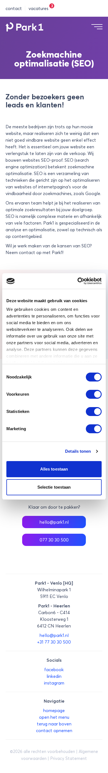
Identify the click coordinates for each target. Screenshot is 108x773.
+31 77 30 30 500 (54, 642)
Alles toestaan (54, 469)
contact (14, 8)
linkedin (54, 676)
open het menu (54, 717)
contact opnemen (54, 730)
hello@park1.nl (54, 522)
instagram (54, 683)
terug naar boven (54, 724)
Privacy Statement (68, 758)
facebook (54, 669)
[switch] (94, 394)
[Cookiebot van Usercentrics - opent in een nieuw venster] (78, 281)
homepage (54, 710)
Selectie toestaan (54, 487)
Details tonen (78, 451)
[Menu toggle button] (96, 26)
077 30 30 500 (54, 540)
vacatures (38, 8)
